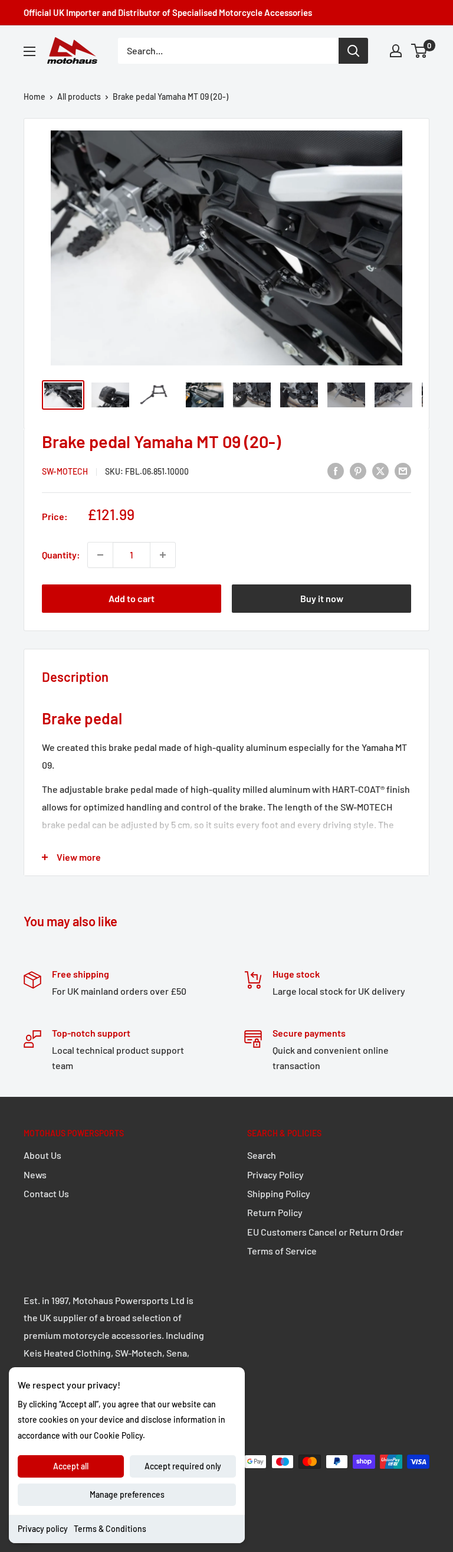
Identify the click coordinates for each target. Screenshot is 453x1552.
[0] (419, 51)
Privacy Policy (275, 1174)
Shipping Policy (278, 1193)
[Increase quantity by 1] (162, 555)
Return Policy (275, 1212)
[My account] (396, 50)
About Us (42, 1155)
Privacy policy (43, 1529)
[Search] (353, 51)
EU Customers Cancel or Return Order (325, 1231)
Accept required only (183, 1466)
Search (261, 1155)
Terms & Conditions (110, 1529)
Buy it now (321, 598)
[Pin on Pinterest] (358, 470)
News (35, 1174)
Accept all (70, 1466)
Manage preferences (127, 1494)
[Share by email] (403, 470)
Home (34, 97)
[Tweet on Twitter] (380, 470)
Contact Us (46, 1193)
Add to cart (132, 598)
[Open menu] (29, 51)
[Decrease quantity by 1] (100, 555)
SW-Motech (65, 471)
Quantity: (61, 554)
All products (79, 97)
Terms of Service (282, 1250)
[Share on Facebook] (335, 470)
